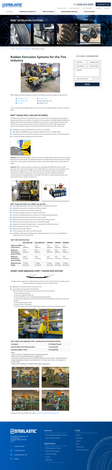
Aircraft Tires (43, 98)
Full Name (79, 62)
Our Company (87, 8)
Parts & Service (48, 12)
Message (79, 70)
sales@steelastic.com (20, 455)
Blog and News (74, 8)
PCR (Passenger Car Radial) (53, 448)
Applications (89, 12)
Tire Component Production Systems (56, 435)
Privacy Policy (80, 447)
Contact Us (103, 4)
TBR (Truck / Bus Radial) (52, 451)
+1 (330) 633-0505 (19, 446)
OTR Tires (20, 103)
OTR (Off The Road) (50, 454)
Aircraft (47, 457)
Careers (98, 8)
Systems (9, 12)
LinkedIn (16, 459)
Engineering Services (69, 12)
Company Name (94, 62)
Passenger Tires (22, 98)
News (77, 444)
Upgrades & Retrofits (27, 12)
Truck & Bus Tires (22, 101)
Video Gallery (61, 8)
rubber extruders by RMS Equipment (47, 413)
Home (12, 49)
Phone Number (94, 66)
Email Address (81, 66)
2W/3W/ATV (48, 460)
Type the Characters (83, 78)
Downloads (79, 438)
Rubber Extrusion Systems (23, 49)
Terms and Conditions (82, 450)
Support (107, 8)
